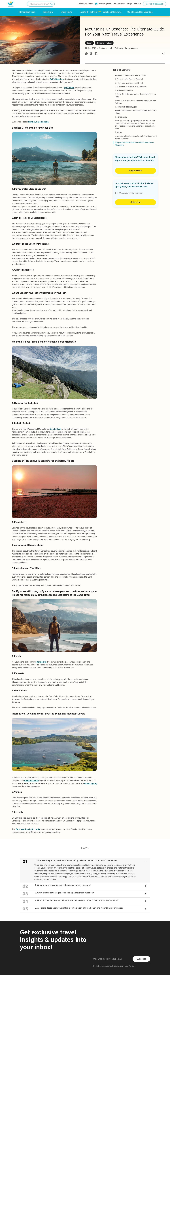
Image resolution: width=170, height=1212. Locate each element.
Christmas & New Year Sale (140, 12)
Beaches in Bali (31, 780)
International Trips (26, 12)
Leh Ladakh (55, 429)
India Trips (48, 12)
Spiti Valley (69, 87)
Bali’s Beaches (57, 79)
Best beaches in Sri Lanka (28, 829)
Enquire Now (135, 170)
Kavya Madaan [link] (131, 48)
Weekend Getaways (112, 12)
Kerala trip (41, 662)
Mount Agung (90, 783)
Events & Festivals (88, 12)
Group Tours (66, 12)
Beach (89, 43)
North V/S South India (38, 122)
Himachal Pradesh (104, 43)
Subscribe (135, 202)
